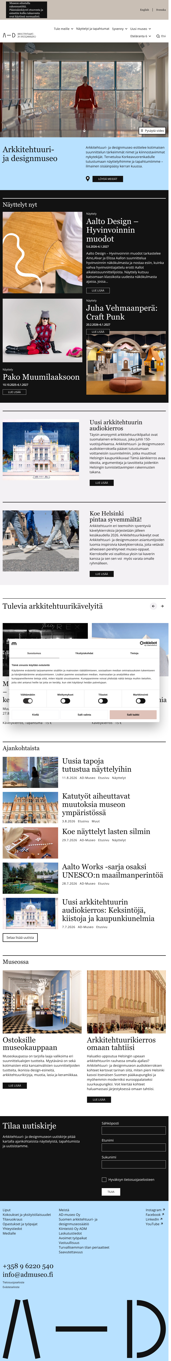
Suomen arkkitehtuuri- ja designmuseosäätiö (78, 1221)
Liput (7, 1210)
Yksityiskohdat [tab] (84, 653)
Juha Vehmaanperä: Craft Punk (122, 312)
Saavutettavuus (71, 1252)
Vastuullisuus (69, 1242)
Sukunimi (109, 1157)
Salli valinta (84, 714)
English (144, 9)
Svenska (161, 9)
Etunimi (108, 1140)
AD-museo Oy (69, 1214)
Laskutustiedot (70, 1233)
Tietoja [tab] (134, 653)
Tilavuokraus (12, 1219)
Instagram (153, 1210)
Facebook (153, 1214)
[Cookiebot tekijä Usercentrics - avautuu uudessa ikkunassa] (142, 643)
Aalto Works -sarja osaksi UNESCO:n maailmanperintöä (112, 870)
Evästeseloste (11, 1287)
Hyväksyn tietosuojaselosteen (131, 1179)
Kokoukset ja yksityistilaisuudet (27, 1214)
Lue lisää (98, 290)
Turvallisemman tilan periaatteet (84, 1247)
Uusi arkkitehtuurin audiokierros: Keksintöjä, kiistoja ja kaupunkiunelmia (108, 910)
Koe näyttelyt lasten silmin (106, 831)
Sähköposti (110, 1123)
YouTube (152, 1224)
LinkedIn (152, 1219)
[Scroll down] (84, 130)
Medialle (9, 1233)
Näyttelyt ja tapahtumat (92, 29)
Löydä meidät (107, 179)
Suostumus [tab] (34, 653)
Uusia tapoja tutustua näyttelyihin (97, 765)
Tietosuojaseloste (13, 1282)
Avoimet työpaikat (73, 1238)
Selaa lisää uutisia (20, 937)
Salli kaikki (133, 714)
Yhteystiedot (12, 1228)
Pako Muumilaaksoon (41, 377)
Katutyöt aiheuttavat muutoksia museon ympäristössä (96, 804)
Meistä (64, 1210)
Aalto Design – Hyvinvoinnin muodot (112, 230)
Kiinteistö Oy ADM (73, 1228)
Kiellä (35, 714)
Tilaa (111, 1192)
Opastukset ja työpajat (20, 1224)
